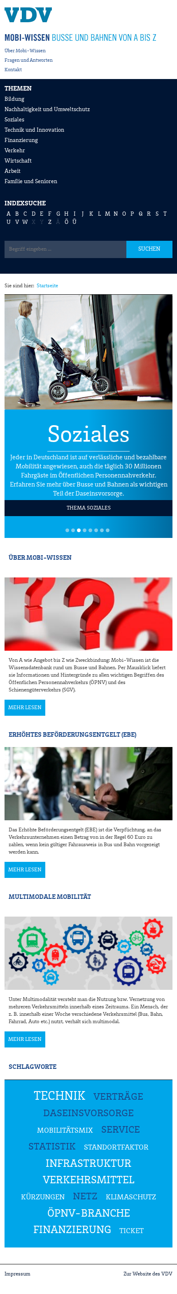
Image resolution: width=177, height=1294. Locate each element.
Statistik (52, 1147)
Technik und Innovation (34, 130)
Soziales (14, 120)
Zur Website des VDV (147, 1274)
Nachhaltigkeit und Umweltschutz (47, 109)
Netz (85, 1197)
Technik (59, 1096)
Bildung (14, 99)
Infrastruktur (88, 1164)
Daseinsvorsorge (88, 1114)
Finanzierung (21, 140)
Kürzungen (43, 1197)
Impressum (17, 1274)
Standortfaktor (116, 1147)
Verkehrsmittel (89, 1180)
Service (120, 1130)
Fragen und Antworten (29, 60)
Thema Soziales (89, 508)
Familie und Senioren (31, 181)
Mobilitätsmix (65, 1130)
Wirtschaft (18, 161)
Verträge (118, 1097)
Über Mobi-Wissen (25, 51)
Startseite (47, 286)
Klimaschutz (131, 1197)
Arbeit (13, 171)
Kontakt (13, 69)
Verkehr (15, 151)
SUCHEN (149, 249)
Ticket (131, 1231)
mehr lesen (25, 707)
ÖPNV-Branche (88, 1213)
